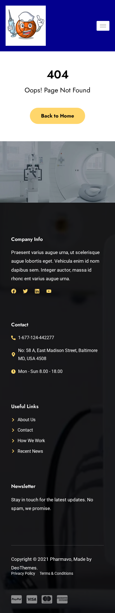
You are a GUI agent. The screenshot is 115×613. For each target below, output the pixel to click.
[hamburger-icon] (103, 26)
